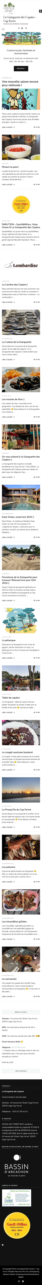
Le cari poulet (9, 978)
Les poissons (8, 867)
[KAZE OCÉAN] (7, 1246)
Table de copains (11, 697)
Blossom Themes (9, 1274)
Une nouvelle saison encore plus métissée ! (20, 83)
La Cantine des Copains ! (15, 284)
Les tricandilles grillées (14, 921)
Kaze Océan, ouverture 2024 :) (18, 517)
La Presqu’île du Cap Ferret (16, 809)
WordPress (28, 1274)
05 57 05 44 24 (18, 1047)
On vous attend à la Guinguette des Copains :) (21, 458)
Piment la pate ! (10, 167)
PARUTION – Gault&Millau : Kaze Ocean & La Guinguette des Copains (21, 226)
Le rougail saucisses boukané (17, 752)
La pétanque (8, 640)
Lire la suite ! (7, 127)
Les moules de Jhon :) (13, 399)
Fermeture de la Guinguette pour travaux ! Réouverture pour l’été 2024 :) (19, 580)
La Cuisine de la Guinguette (16, 342)
